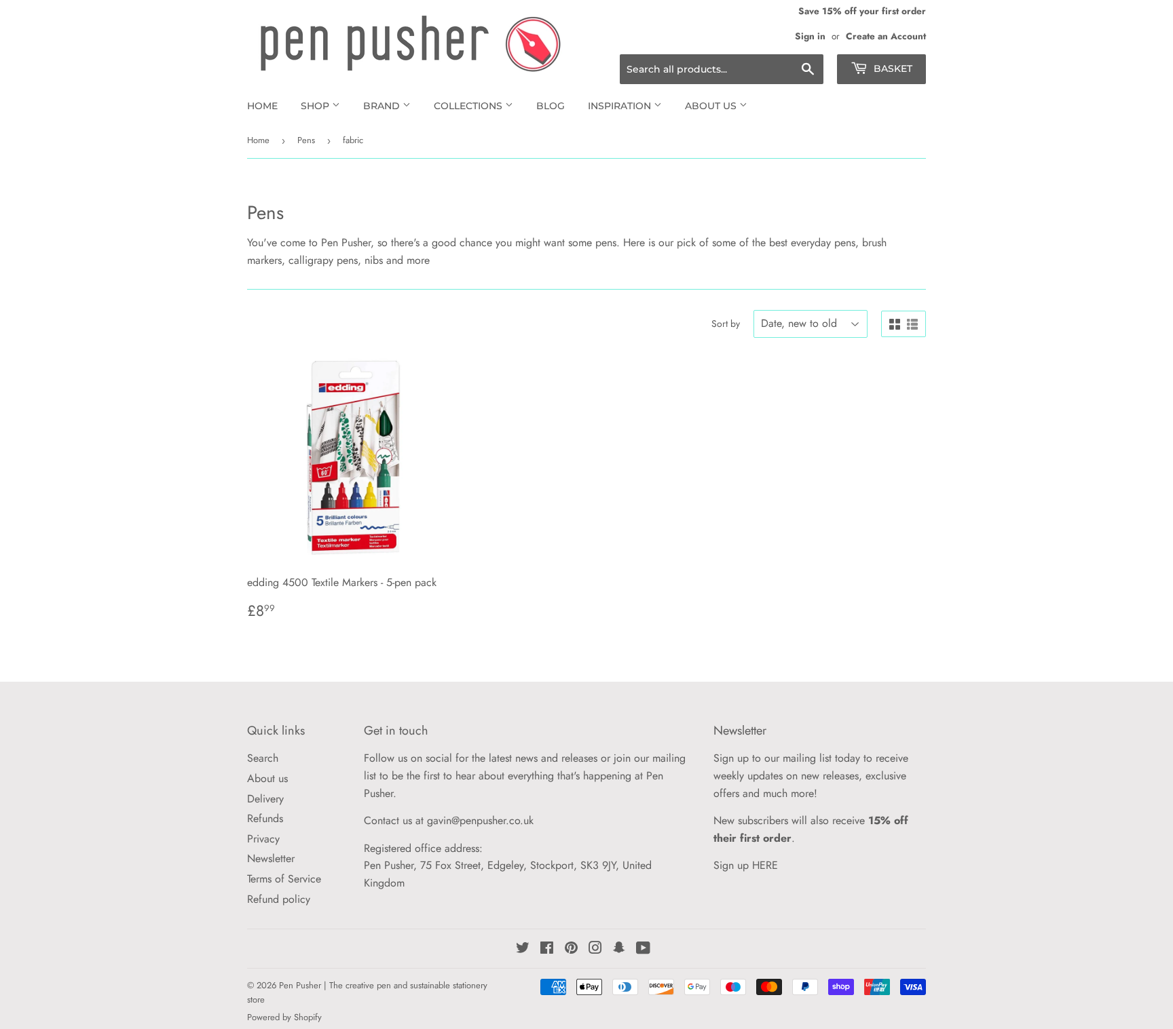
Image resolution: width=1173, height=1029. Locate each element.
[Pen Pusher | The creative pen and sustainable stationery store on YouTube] (643, 949)
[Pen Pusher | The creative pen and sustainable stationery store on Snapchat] (619, 949)
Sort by (725, 323)
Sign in (810, 36)
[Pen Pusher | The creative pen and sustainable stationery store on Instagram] (595, 949)
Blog (550, 106)
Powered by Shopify (284, 1017)
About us (712, 106)
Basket (891, 68)
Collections (469, 106)
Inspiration (621, 106)
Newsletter (271, 858)
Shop (316, 106)
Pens (306, 140)
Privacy (263, 839)
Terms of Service (284, 879)
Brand (383, 106)
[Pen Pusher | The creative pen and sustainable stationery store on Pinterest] (571, 949)
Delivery (265, 799)
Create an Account (886, 36)
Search (262, 758)
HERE (765, 865)
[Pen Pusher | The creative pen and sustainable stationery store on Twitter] (522, 949)
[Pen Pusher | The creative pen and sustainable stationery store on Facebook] (547, 949)
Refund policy (278, 899)
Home (262, 106)
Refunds (265, 818)
